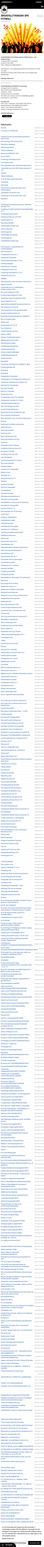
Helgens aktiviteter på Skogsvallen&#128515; (15, 1171)
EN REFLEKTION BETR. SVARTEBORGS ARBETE (15, 1519)
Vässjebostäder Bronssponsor (10, 403)
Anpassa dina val (8, 1538)
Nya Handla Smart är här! (8, 1209)
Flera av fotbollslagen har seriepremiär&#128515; (16, 1181)
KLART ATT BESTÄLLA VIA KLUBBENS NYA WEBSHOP (17, 1446)
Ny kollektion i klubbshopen (9, 619)
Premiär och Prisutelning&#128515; (11, 1049)
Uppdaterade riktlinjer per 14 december (13, 750)
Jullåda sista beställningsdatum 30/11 (12, 634)
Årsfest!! (3, 646)
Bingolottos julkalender (8, 144)
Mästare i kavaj (5, 472)
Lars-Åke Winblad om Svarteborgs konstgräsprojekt (17, 1495)
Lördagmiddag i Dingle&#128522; (11, 1100)
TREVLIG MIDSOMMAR (8, 1516)
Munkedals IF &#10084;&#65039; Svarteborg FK (15, 735)
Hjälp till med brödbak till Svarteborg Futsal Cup (15, 304)
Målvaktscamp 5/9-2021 (8, 661)
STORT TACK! (5, 514)
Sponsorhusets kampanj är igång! (11, 1233)
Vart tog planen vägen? (8, 1467)
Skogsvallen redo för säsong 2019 (11, 879)
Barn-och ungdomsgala (8, 319)
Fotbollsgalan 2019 (7, 855)
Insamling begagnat (7, 263)
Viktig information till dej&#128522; (11, 1212)
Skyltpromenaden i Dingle (9, 1249)
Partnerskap (4, 185)
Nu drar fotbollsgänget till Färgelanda (12, 1342)
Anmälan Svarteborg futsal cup (10, 313)
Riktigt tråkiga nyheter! (8, 957)
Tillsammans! (5, 753)
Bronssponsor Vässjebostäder (10, 717)
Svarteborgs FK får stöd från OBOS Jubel (13, 195)
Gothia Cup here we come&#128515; (12, 1097)
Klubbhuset (4, 580)
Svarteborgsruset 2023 (8, 349)
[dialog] (22, 1535)
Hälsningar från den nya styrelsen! (11, 888)
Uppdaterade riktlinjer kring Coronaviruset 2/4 (15, 815)
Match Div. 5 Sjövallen (7, 391)
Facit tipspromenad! (7, 162)
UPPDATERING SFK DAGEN (9, 235)
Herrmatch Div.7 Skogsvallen (9, 469)
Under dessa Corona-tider (9, 827)
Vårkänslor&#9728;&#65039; (9, 891)
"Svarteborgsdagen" (7, 861)
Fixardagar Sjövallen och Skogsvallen (12, 726)
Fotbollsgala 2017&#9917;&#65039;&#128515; (15, 1040)
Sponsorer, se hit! (6, 741)
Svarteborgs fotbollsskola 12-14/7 (11, 272)
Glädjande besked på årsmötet (10, 894)
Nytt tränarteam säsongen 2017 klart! (12, 1269)
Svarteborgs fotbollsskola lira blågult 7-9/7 (14, 382)
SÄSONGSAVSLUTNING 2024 (10, 226)
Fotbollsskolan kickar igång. (9, 526)
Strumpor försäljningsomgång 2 (11, 337)
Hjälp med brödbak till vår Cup (10, 439)
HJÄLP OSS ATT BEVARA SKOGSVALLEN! (13, 991)
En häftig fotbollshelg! (8, 1339)
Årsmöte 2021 (5, 744)
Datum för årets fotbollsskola (10, 1363)
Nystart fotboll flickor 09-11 (9, 756)
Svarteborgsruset (6, 232)
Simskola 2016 (5, 1348)
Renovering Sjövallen (7, 223)
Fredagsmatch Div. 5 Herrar (9, 658)
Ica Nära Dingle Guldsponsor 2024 (11, 295)
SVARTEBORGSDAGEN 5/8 (9, 355)
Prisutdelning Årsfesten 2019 (10, 852)
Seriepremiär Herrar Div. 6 (8, 586)
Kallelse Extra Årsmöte (8, 779)
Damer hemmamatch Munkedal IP (11, 550)
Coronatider (4, 664)
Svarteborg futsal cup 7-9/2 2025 (11, 217)
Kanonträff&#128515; (7, 1296)
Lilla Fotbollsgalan (6, 457)
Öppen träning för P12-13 (8, 301)
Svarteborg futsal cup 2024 (9, 331)
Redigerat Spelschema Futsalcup (11, 840)
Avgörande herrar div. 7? (8, 478)
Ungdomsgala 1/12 (7, 220)
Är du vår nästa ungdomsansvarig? (11, 179)
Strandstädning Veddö (8, 562)
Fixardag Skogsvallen (7, 574)
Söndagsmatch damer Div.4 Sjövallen (12, 397)
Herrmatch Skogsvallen (8, 487)
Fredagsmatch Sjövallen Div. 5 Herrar (12, 400)
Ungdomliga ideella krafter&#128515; (12, 1091)
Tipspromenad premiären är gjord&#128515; (14, 1195)
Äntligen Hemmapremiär (8, 688)
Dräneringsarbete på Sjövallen (10, 785)
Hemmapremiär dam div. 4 (9, 556)
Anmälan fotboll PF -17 (8, 508)
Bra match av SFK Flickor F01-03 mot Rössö (14, 1428)
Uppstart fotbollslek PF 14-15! (10, 867)
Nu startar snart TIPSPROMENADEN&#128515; (15, 1063)
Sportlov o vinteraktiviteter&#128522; (12, 1018)
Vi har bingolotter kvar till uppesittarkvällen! (14, 310)
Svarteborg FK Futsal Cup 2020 (10, 849)
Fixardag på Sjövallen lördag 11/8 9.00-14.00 (14, 935)
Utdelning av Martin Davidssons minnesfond (14, 873)
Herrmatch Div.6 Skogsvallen (9, 499)
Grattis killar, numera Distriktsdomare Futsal (14, 1281)
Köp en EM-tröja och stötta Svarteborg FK (13, 700)
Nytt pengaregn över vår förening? (11, 511)
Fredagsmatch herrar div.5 (9, 269)
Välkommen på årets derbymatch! (11, 1419)
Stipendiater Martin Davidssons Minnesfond (14, 547)
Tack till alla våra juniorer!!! (9, 1345)
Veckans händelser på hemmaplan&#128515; (15, 1168)
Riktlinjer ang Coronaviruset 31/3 (11, 821)
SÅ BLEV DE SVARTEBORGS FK (10, 1513)
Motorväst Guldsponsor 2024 (10, 292)
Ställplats (4, 278)
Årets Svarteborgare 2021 (9, 622)
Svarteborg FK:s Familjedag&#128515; (12, 932)
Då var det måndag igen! (8, 1152)
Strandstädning (5, 490)
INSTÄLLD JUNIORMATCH (9, 517)
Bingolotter (4, 198)
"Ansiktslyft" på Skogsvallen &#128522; (13, 1221)
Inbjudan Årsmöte (6, 284)
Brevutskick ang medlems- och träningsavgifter (15, 1094)
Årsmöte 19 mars (6, 1218)
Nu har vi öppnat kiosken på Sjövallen (12, 694)
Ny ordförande (5, 770)
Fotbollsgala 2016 (6, 1310)
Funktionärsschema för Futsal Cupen (12, 1371)
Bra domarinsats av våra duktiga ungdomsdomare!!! (17, 1425)
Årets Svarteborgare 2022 (9, 436)
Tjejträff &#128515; (7, 1299)
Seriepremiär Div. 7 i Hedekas (10, 565)
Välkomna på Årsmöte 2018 (9, 1012)
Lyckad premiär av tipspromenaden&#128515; (15, 1003)
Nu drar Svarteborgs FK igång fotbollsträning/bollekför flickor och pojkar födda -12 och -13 (16, 965)
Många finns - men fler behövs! (10, 1437)
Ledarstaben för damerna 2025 (10, 192)
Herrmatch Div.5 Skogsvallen (9, 385)
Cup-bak (3, 846)
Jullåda (3, 640)
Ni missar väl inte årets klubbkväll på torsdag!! (15, 1021)
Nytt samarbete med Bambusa (10, 415)
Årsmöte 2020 (5, 834)
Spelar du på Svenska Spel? (9, 1000)
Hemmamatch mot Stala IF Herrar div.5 (12, 652)
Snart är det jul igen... (7, 229)
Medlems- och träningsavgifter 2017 (12, 1143)
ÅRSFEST (4, 481)
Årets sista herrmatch (7, 463)
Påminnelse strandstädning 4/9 (10, 496)
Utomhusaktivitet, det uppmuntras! (11, 797)
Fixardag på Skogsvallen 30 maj (10, 791)
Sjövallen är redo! (6, 882)
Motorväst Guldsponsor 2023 (10, 406)
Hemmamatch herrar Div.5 (9, 670)
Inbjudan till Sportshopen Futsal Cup (12, 1473)
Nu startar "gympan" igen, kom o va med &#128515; (16, 1330)
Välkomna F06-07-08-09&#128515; (11, 1113)
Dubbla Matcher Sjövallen (9, 679)
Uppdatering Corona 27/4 (9, 794)
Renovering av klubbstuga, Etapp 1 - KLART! (14, 711)
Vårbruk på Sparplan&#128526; (10, 1201)
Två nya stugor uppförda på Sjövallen (12, 1422)
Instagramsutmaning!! (7, 1078)
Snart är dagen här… (7, 628)
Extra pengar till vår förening (9, 583)
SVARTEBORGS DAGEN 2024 (9, 241)
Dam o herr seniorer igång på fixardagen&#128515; (16, 1160)
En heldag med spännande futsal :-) (12, 1227)
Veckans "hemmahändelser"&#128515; (13, 1146)
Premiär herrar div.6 (6, 394)
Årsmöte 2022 (5, 613)
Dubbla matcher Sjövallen (9, 655)
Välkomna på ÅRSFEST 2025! (10, 153)
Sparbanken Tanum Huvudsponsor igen (13, 412)
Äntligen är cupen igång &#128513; (11, 1230)
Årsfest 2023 (5, 322)
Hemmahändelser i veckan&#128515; (12, 1140)
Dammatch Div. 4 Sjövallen (9, 649)
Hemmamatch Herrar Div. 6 (9, 541)
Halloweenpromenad (7, 147)
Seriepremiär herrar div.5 (8, 275)
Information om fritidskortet (9, 131)
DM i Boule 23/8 (6, 1333)
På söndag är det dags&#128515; (11, 1124)
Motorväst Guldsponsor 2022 (10, 604)
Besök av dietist (6, 334)
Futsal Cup (4, 442)
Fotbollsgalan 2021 (7, 637)
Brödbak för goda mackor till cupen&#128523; (15, 1034)
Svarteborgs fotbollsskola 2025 (10, 159)
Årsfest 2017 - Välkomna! (8, 1043)
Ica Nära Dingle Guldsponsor (10, 409)
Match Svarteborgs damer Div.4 (10, 667)
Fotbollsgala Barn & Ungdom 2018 (11, 917)
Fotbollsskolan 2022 (7, 523)
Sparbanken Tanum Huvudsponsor (11, 729)
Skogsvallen (4, 960)
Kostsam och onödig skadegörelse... (12, 1383)
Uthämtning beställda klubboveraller (12, 532)
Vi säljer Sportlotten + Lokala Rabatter (12, 818)
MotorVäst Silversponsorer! (9, 806)
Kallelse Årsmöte (6, 427)
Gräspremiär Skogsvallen (8, 257)
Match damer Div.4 (6, 251)
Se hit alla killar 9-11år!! (8, 1289)
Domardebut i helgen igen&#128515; (12, 1127)
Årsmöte (3, 128)
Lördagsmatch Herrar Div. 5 (9, 254)
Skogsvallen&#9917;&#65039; (10, 983)
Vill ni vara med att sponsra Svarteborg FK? (14, 616)
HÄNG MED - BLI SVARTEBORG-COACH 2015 (14, 1440)
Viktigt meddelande (7, 176)
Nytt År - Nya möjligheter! (8, 905)
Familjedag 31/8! (6, 870)
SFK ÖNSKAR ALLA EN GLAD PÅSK (11, 1443)
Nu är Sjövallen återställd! (8, 782)
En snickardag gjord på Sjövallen (11, 876)
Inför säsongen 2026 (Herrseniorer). (12, 141)
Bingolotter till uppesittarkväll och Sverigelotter (15, 316)
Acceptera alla (35, 1543)
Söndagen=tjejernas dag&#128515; (12, 1224)
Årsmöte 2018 (5, 1015)
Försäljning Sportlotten (8, 571)
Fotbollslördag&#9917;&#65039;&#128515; (14, 1066)
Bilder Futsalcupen (6, 837)
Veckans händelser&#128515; (10, 1116)
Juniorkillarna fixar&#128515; (10, 1198)
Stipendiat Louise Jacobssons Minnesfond (14, 595)
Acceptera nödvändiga (18, 1543)
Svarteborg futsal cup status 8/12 (11, 448)
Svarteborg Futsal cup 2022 (9, 643)
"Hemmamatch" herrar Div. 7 (9, 676)
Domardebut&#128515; (8, 1137)
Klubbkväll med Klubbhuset (9, 592)
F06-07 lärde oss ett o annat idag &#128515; (14, 1189)
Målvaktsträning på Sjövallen (9, 340)
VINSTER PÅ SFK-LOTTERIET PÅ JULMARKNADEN (16, 1377)
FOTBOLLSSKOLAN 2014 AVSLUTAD (12, 1510)
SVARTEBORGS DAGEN (8, 520)
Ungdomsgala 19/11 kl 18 (9, 325)
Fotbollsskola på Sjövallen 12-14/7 (11, 260)
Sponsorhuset (5, 920)
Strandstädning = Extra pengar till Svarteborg (14, 502)
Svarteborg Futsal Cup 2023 (9, 454)
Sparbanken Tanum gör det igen (11, 631)
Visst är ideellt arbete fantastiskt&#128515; (14, 1028)
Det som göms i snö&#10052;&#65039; (13, 1006)
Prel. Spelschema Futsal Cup (9, 307)
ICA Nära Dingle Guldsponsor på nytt (12, 723)
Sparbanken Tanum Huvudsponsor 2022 (13, 610)
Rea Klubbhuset (6, 812)
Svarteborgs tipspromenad (9, 214)
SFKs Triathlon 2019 (7, 864)
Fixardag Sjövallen (6, 714)
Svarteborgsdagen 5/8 (8, 367)
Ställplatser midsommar (8, 535)
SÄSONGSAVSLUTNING (8, 343)
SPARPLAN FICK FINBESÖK (9, 1192)
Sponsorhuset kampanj (8, 824)
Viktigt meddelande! (7, 150)
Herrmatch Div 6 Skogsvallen (9, 505)
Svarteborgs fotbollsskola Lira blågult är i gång (15, 364)
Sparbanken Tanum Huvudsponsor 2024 (13, 298)
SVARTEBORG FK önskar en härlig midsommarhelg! (16, 1410)
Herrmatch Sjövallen (7, 568)
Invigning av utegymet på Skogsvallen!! (13, 1178)
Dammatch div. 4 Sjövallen (9, 266)
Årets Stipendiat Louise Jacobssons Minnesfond (16, 165)
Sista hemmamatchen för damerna (11, 460)
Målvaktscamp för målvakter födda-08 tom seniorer (17, 673)
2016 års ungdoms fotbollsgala (10, 1261)
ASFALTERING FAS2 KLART (9, 1492)
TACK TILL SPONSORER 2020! (10, 747)
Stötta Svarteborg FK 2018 (9, 1031)
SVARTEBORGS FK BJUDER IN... (10, 1502)
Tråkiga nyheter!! (6, 767)
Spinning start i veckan (8, 1336)
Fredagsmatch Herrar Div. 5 (9, 682)
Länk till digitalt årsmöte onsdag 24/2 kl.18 (14, 738)
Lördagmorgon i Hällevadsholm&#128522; (14, 1103)
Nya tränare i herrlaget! (8, 451)
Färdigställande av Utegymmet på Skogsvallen (15, 1395)
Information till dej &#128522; (10, 1215)
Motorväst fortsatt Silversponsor (11, 720)
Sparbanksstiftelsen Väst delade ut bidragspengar (16, 1246)
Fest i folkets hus (6, 328)
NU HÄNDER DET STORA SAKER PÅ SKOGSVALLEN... (17, 1489)
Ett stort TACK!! (5, 156)
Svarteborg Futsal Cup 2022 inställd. (12, 625)
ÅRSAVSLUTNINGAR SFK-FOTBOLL (12, 1470)
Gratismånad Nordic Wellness (10, 445)
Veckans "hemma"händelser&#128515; (13, 1130)
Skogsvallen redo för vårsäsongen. (11, 559)
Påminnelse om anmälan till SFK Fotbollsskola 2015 (16, 1431)
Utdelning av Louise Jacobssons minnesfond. (15, 732)
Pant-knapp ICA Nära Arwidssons (11, 788)
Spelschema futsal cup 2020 (9, 843)
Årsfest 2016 (5, 1318)
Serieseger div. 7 (6, 475)
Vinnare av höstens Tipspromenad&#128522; (15, 1037)
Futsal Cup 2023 (6, 433)
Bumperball (4, 361)
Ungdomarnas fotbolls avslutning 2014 (13, 1461)
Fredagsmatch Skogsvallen (9, 376)
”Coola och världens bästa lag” (10, 1402)
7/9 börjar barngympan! (8, 1060)
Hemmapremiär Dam (7, 685)
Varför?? (3, 1149)
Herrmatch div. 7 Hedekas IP (9, 529)
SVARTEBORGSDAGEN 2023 (9, 346)
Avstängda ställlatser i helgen (10, 1057)
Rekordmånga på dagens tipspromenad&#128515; (16, 997)
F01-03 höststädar (6, 1302)
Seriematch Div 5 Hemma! (9, 764)
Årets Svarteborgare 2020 (9, 691)
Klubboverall (5, 538)
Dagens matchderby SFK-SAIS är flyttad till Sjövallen (17, 1360)
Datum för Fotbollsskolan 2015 (10, 1434)
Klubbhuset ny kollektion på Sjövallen (12, 424)
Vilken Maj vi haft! (6, 776)
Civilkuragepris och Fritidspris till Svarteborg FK (15, 379)
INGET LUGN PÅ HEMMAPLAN (10, 1476)
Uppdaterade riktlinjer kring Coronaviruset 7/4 (15, 809)
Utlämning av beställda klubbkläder (12, 994)
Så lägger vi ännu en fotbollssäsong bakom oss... (16, 1386)
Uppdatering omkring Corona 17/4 (11, 800)
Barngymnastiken (6, 466)
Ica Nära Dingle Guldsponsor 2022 (11, 607)
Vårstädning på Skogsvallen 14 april (12, 885)
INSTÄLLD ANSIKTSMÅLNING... (10, 352)
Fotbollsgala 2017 (6, 1046)
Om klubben (4, 182)
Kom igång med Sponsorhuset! (10, 1240)
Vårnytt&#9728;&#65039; (8, 1009)
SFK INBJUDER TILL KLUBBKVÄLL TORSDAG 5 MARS (17, 1449)
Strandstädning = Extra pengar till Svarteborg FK (15, 577)
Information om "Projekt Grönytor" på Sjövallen (15, 1106)
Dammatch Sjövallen (7, 388)
